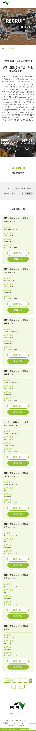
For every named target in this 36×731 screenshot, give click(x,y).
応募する (18, 259)
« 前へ (7, 680)
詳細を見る (18, 253)
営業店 (16, 188)
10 (13, 686)
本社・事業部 (26, 188)
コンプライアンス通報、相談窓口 (15, 720)
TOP (3, 48)
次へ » (21, 686)
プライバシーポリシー (20, 723)
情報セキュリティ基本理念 (17, 726)
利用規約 (5, 723)
